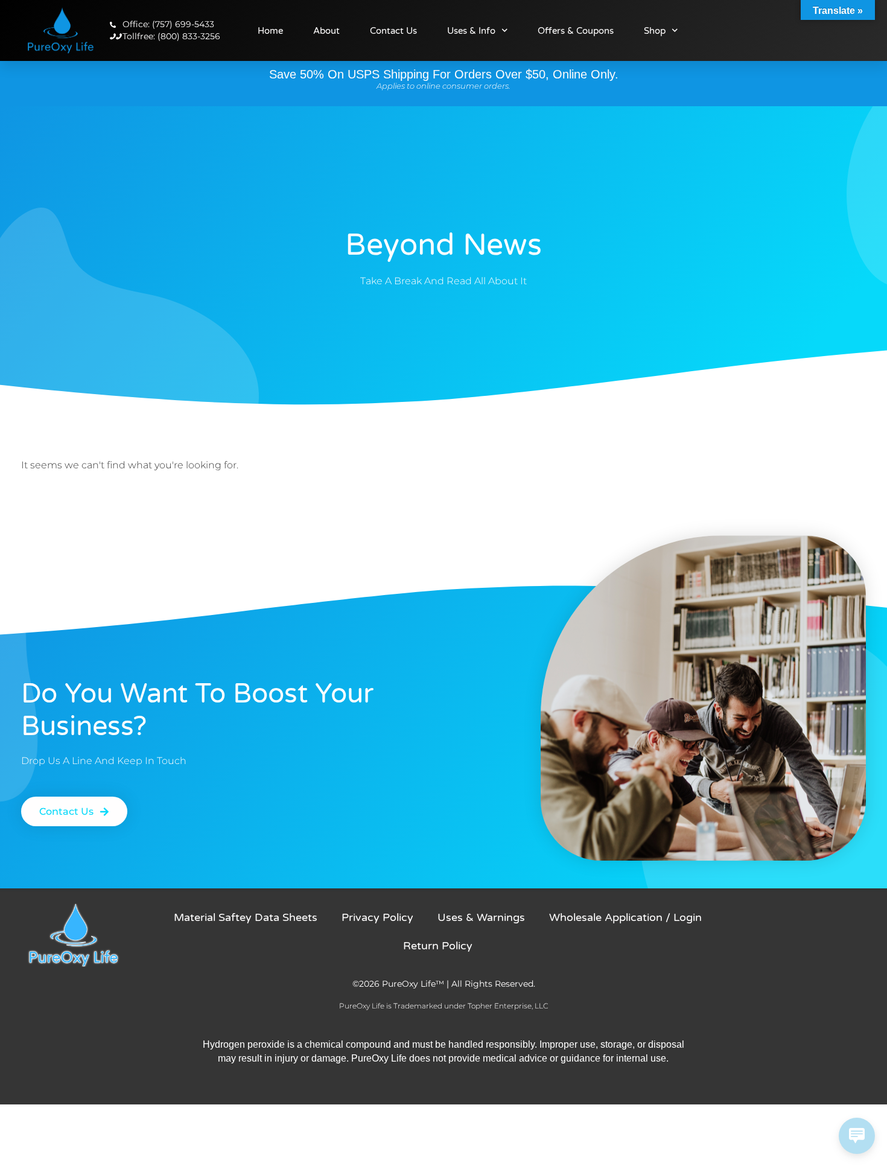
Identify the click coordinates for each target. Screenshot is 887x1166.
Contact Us (393, 30)
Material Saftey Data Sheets (245, 917)
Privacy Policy (377, 917)
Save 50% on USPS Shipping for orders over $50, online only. (443, 74)
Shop (655, 30)
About (326, 30)
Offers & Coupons (576, 30)
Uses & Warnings (481, 917)
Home (270, 30)
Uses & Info (471, 30)
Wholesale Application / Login (625, 917)
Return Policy (437, 945)
